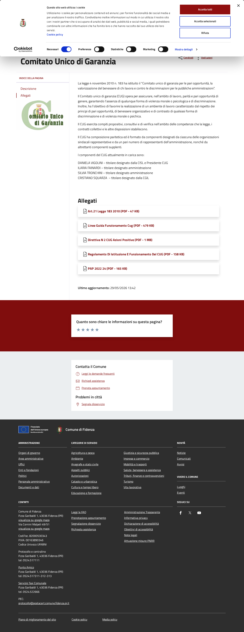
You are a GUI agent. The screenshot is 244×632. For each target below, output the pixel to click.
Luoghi (181, 487)
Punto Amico (26, 567)
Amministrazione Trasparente (142, 512)
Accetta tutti (205, 9)
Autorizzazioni (80, 476)
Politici (22, 476)
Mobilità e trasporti (135, 464)
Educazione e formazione (86, 493)
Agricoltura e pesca (82, 453)
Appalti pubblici (80, 470)
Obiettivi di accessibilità (138, 529)
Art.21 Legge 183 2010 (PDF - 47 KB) (113, 211)
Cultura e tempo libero (84, 487)
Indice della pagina (31, 78)
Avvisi (180, 464)
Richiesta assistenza (83, 529)
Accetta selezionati (205, 21)
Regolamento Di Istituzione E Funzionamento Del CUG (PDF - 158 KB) (136, 254)
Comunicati (184, 458)
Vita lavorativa (132, 487)
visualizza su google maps (33, 520)
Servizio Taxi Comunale (32, 583)
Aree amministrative (30, 458)
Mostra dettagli (184, 49)
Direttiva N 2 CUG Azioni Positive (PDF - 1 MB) (120, 239)
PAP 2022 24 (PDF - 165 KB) (107, 268)
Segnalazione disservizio (86, 523)
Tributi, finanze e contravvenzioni (144, 476)
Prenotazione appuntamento (88, 518)
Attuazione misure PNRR (139, 541)
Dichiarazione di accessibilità (141, 523)
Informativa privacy (136, 518)
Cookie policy (55, 34)
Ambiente (77, 458)
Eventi (181, 492)
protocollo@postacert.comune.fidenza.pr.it (43, 603)
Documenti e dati (28, 487)
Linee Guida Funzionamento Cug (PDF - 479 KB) (121, 225)
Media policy (109, 619)
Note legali (130, 535)
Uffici (21, 464)
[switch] (99, 49)
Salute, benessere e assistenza (142, 470)
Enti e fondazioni (28, 470)
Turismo (128, 481)
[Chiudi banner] (238, 5)
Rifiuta (205, 33)
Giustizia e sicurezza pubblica (141, 453)
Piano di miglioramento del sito (37, 619)
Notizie (181, 453)
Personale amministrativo (34, 481)
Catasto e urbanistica (84, 481)
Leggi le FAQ (78, 512)
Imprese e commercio (136, 458)
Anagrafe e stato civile (84, 464)
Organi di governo (29, 453)
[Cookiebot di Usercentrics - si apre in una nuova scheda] (23, 49)
